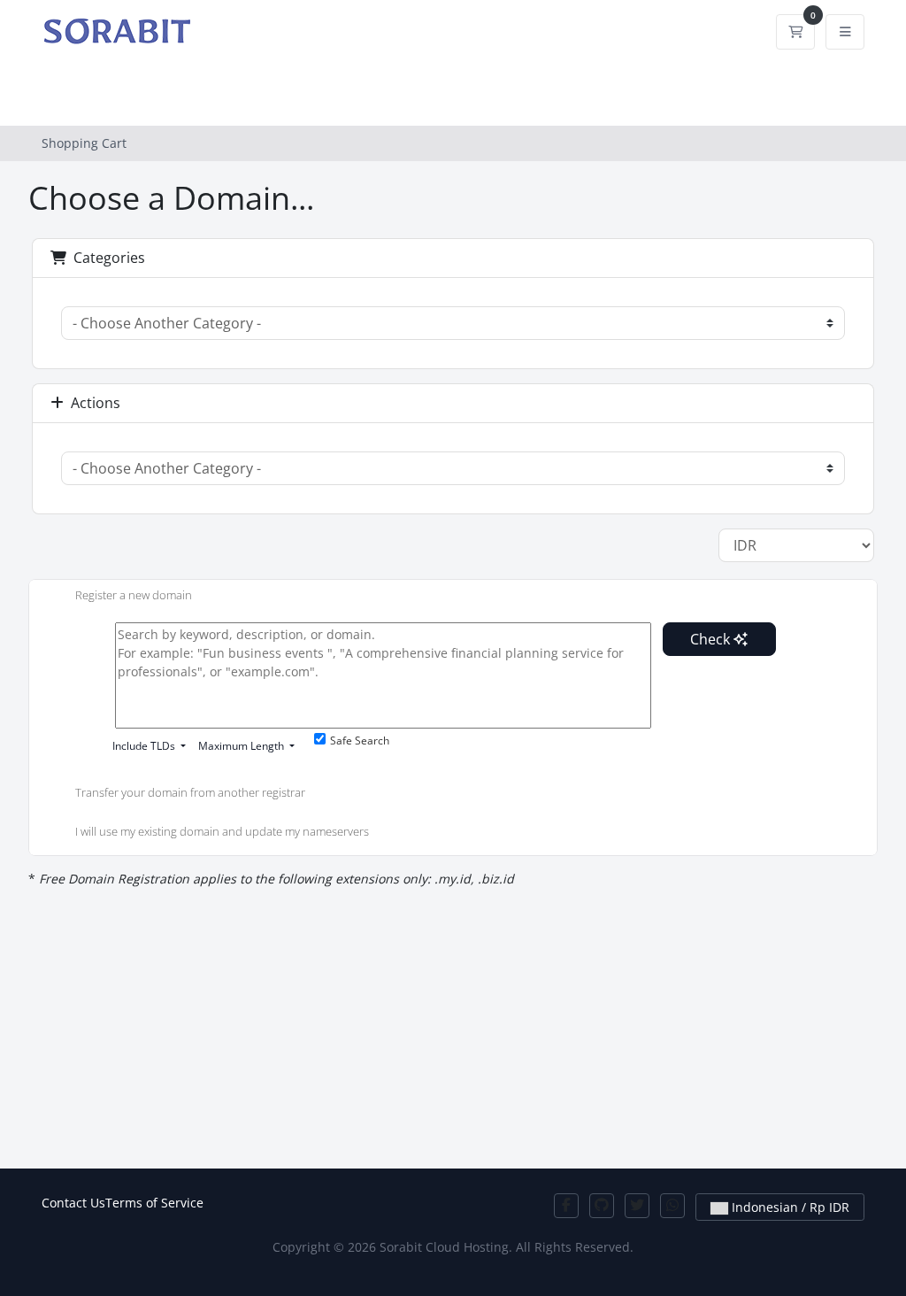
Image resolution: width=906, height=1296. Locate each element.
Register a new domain (133, 595)
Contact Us (73, 1202)
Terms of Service (154, 1202)
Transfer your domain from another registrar (190, 793)
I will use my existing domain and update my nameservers (222, 831)
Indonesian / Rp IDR (788, 1207)
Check (711, 639)
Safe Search (359, 740)
